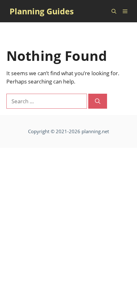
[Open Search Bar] (114, 11)
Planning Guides (42, 11)
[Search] (97, 101)
